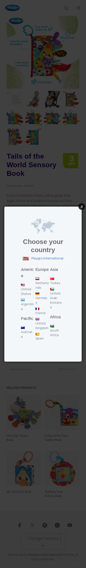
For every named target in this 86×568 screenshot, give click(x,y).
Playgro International (47, 258)
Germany (41, 300)
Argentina (27, 306)
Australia (26, 334)
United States (26, 291)
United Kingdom (42, 325)
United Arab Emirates (56, 300)
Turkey (55, 283)
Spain (40, 338)
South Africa (54, 332)
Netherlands (42, 285)
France (41, 313)
